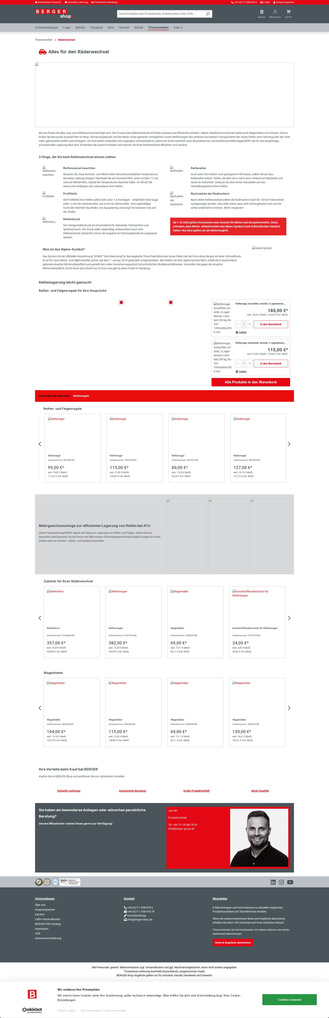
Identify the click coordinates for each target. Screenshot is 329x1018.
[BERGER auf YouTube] (290, 883)
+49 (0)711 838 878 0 (245, 2)
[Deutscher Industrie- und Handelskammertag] (55, 881)
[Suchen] (207, 14)
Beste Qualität (260, 790)
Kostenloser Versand (49, 2)
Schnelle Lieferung (78, 2)
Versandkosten (154, 967)
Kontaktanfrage (136, 915)
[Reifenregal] (72, 448)
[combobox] (160, 14)
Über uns (40, 904)
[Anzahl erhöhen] (249, 324)
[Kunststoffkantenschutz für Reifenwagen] (257, 622)
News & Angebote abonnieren (233, 942)
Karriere (39, 914)
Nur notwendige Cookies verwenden (103, 1010)
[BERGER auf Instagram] (281, 883)
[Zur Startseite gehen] (54, 13)
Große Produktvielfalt (196, 790)
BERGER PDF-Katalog (48, 923)
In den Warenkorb (270, 324)
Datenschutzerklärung (48, 938)
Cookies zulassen (289, 999)
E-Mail (266, 2)
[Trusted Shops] (39, 881)
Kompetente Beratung (132, 790)
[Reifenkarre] (72, 622)
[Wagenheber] (195, 622)
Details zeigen (66, 1010)
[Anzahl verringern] (238, 324)
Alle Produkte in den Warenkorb (251, 382)
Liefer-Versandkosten (47, 919)
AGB (37, 933)
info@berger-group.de (181, 828)
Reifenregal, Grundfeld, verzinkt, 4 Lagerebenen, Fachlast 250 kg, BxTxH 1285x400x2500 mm (260, 304)
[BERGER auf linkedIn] (273, 883)
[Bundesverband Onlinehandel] (70, 881)
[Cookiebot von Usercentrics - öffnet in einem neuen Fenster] (32, 1010)
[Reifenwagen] (133, 622)
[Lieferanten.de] (47, 881)
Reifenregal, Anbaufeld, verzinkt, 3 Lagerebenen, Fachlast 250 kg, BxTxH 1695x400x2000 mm (260, 343)
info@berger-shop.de (139, 919)
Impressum (41, 928)
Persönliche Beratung (105, 2)
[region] (164, 444)
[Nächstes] (289, 444)
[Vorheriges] (40, 444)
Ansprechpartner (285, 2)
